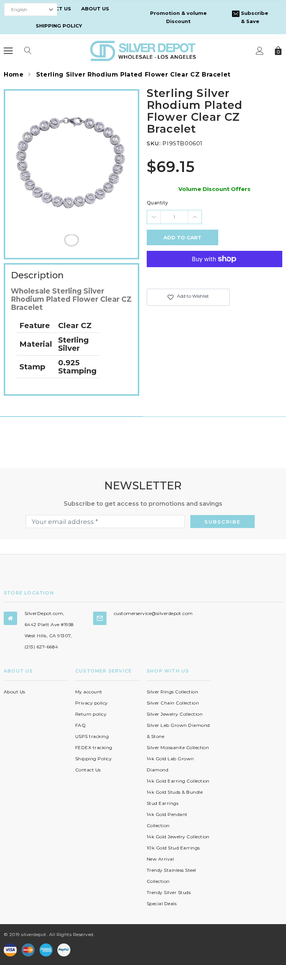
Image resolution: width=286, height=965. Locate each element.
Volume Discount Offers (214, 188)
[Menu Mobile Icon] (8, 50)
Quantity (157, 202)
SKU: (154, 143)
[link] (72, 239)
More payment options (214, 277)
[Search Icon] (28, 51)
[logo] (143, 50)
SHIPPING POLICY (59, 26)
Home (14, 74)
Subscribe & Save (253, 17)
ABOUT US (95, 9)
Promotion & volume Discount (178, 17)
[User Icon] (260, 51)
